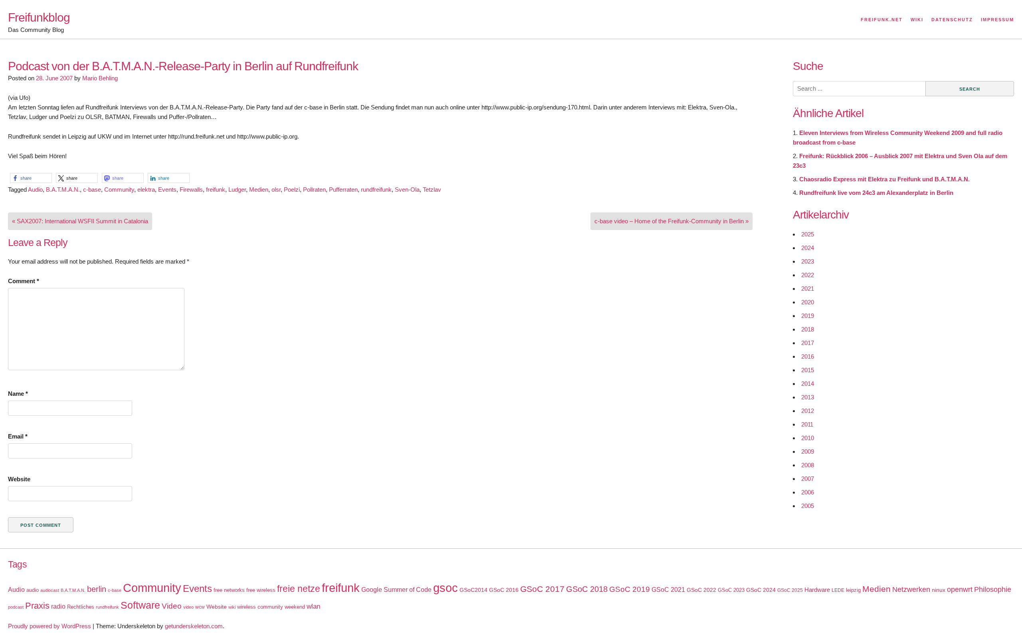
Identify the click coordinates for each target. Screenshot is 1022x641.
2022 (807, 275)
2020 (807, 302)
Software (140, 605)
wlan (313, 606)
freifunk (215, 189)
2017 (807, 342)
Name (18, 393)
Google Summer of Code (396, 589)
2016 (807, 356)
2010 (807, 438)
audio (32, 590)
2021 (807, 288)
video (188, 607)
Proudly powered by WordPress (49, 626)
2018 (807, 329)
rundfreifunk (376, 189)
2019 (807, 315)
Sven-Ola (407, 189)
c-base (92, 189)
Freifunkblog (39, 17)
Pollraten (314, 189)
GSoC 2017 (542, 588)
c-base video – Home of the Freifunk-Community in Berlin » (671, 221)
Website (19, 479)
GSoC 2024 (761, 590)
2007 (807, 478)
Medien (258, 189)
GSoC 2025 (790, 590)
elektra (146, 189)
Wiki (917, 19)
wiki (232, 607)
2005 (807, 505)
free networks (229, 590)
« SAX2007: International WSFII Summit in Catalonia (80, 221)
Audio (35, 189)
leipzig (853, 590)
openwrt (959, 589)
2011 (807, 424)
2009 (807, 451)
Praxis (37, 606)
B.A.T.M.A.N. (63, 189)
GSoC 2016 (504, 590)
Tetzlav (432, 189)
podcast (16, 607)
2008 (807, 465)
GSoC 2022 (701, 590)
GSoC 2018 (587, 589)
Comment (23, 281)
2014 (807, 383)
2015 (807, 370)
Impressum (997, 19)
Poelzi (292, 189)
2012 (807, 410)
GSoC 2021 (668, 589)
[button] (31, 178)
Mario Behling (100, 78)
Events (167, 189)
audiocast (49, 590)
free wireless (260, 590)
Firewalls (191, 189)
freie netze (298, 588)
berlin (96, 589)
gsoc (445, 587)
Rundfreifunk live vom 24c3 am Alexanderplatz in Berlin (876, 192)
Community (119, 189)
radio (58, 606)
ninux (938, 590)
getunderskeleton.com (194, 626)
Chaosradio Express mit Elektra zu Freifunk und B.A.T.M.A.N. (884, 179)
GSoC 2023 (731, 590)
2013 (807, 397)
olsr (276, 189)
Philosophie (992, 589)
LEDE (838, 590)
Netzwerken (911, 589)
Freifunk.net (882, 19)
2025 (807, 234)
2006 (807, 492)
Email (18, 436)
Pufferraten (343, 189)
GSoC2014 (473, 590)
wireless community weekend (271, 607)
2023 (807, 261)
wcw (200, 607)
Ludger (237, 189)
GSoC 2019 (629, 589)
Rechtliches (80, 607)
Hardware (817, 590)
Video (172, 606)
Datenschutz (952, 19)
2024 (807, 247)
